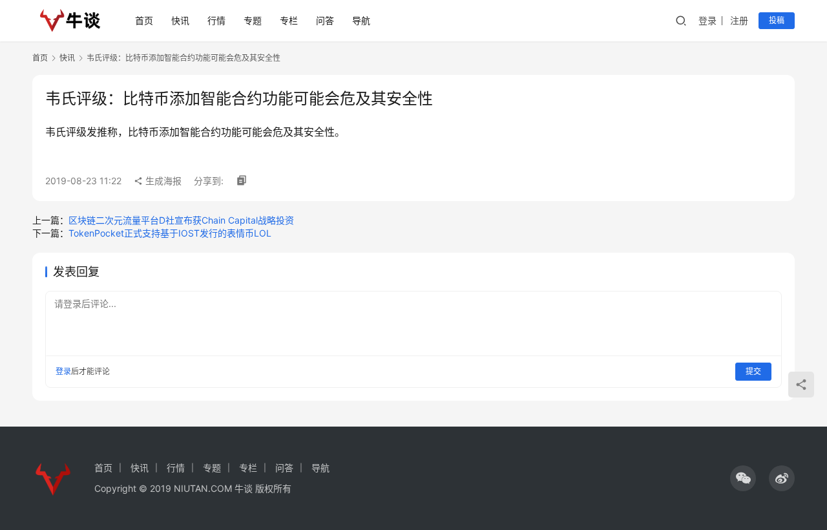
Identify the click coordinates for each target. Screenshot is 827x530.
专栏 (289, 20)
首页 (144, 20)
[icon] (743, 478)
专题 (253, 20)
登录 (707, 20)
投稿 (776, 20)
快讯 (180, 20)
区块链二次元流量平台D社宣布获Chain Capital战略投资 (181, 220)
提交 (753, 371)
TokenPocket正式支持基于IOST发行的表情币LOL (169, 233)
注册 (739, 20)
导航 (361, 20)
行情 (216, 20)
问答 (325, 20)
